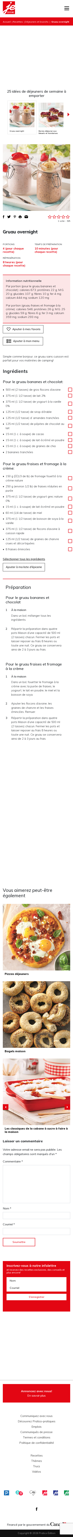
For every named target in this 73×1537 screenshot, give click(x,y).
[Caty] (33, 1493)
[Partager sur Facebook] (3, 216)
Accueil (7, 21)
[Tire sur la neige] (36, 1092)
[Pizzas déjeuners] (36, 937)
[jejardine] (66, 1493)
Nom (7, 1208)
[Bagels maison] (36, 1014)
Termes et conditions (36, 1437)
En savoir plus (36, 1393)
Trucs (36, 1466)
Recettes (18, 21)
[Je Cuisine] (9, 8)
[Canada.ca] (58, 1523)
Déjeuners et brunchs (36, 21)
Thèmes (36, 1461)
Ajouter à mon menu (26, 341)
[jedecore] (55, 1493)
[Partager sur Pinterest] (15, 216)
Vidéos (36, 1471)
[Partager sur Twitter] (9, 216)
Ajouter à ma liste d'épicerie (24, 567)
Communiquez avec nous (36, 1416)
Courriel (9, 1224)
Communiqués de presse (36, 1432)
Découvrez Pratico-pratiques (36, 1421)
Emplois (36, 1426)
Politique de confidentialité (36, 1443)
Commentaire (13, 1161)
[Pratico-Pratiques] (6, 1493)
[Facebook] (36, 1509)
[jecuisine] (44, 1493)
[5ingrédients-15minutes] (19, 1493)
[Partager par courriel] (26, 216)
